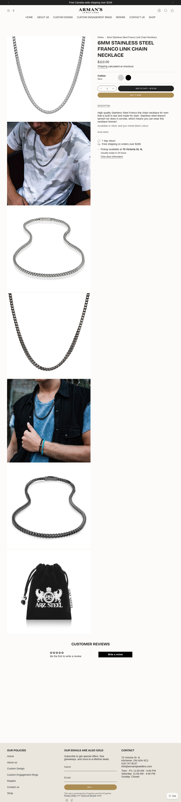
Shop (10, 793)
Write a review (115, 654)
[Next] (172, 2)
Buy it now (135, 95)
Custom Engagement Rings (22, 774)
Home (101, 37)
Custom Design (15, 768)
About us (12, 762)
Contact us (13, 787)
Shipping (102, 66)
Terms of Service (88, 795)
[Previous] (8, 2)
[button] (152, 17)
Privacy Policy (70, 795)
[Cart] (172, 10)
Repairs (11, 780)
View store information (112, 156)
